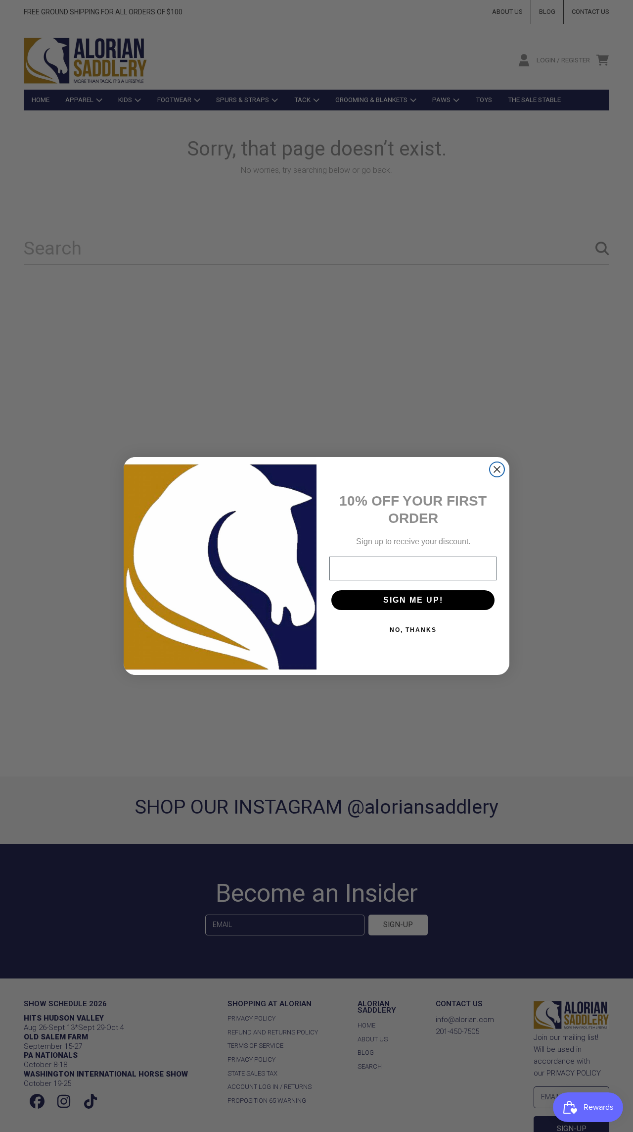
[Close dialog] (497, 469)
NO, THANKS (413, 629)
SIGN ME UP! (413, 600)
